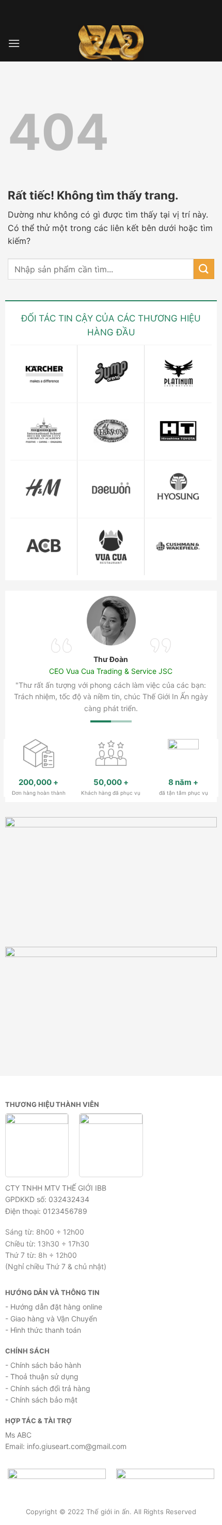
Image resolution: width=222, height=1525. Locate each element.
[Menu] (14, 43)
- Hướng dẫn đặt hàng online (53, 1306)
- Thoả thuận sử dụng (41, 1376)
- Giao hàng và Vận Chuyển (51, 1318)
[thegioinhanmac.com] (111, 43)
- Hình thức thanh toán (43, 1330)
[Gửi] (204, 269)
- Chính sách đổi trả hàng (47, 1388)
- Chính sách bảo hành (43, 1365)
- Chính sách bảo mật (41, 1399)
